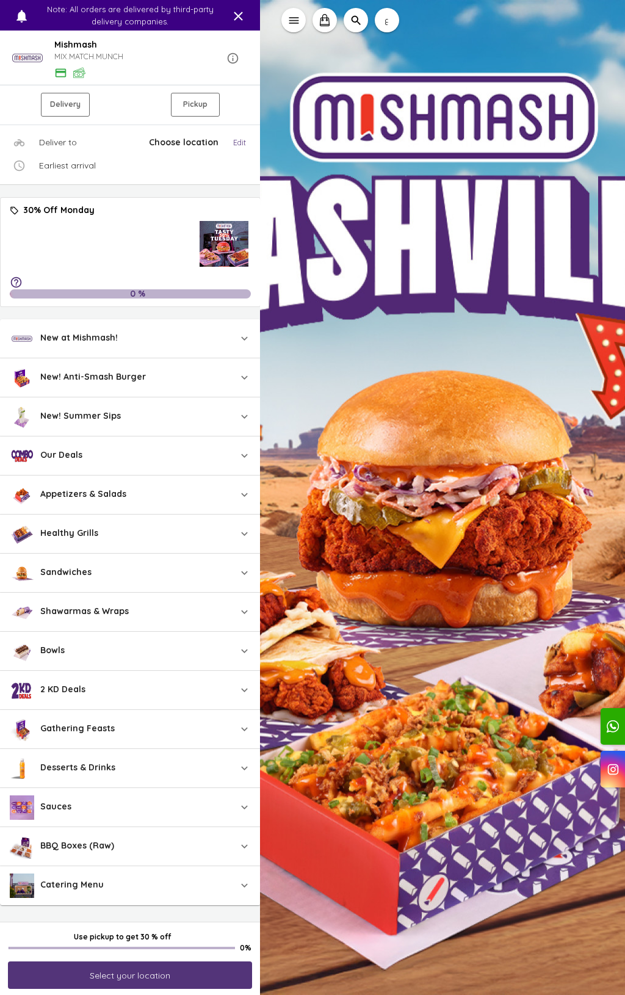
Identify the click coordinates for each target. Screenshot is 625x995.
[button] (130, 58)
